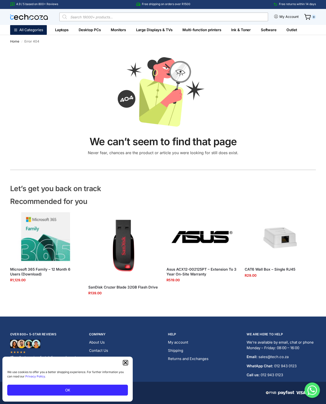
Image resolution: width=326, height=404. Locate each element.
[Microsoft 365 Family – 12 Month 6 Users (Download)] (45, 236)
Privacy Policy (35, 376)
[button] (125, 362)
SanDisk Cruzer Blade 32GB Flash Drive (123, 287)
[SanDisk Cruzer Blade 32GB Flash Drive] (123, 245)
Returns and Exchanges (188, 358)
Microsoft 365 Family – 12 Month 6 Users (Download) (40, 271)
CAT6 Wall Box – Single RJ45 (270, 269)
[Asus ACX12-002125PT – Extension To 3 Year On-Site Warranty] (201, 236)
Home (14, 41)
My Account (289, 16)
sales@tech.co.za (273, 356)
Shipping (175, 350)
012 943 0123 (285, 366)
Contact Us (98, 350)
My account (178, 342)
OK (67, 390)
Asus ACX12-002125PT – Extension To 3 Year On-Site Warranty (201, 271)
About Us (97, 342)
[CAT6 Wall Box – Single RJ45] (280, 236)
